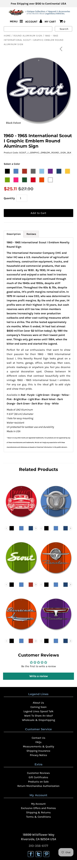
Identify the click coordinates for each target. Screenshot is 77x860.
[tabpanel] (38, 344)
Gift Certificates (38, 777)
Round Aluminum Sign (27, 35)
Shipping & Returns (38, 812)
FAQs (38, 742)
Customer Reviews (38, 773)
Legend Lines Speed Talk (38, 711)
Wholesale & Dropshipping (38, 720)
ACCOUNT (31, 21)
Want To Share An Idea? (38, 715)
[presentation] (36, 528)
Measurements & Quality (38, 746)
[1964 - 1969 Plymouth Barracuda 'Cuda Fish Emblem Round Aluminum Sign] (21, 633)
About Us (38, 702)
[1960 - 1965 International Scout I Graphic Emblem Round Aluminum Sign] (21, 577)
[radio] (7, 171)
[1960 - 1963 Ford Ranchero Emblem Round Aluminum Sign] (56, 521)
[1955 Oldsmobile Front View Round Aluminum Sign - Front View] (21, 521)
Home (7, 35)
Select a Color (12, 163)
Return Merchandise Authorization (38, 786)
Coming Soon (38, 707)
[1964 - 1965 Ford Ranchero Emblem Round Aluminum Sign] (56, 577)
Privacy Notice (38, 755)
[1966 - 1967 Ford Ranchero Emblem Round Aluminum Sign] (56, 633)
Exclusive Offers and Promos (38, 808)
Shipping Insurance (38, 750)
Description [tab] (14, 234)
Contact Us (38, 737)
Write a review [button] (38, 676)
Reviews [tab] (31, 234)
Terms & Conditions (38, 816)
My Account (38, 803)
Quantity (9, 198)
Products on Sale (38, 781)
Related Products (38, 469)
